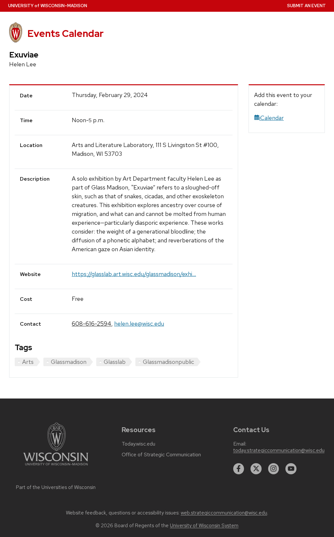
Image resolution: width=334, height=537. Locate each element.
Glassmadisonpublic (168, 362)
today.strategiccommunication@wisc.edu (279, 450)
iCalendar (271, 118)
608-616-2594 (91, 323)
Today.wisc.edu (138, 444)
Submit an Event (306, 5)
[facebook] (238, 468)
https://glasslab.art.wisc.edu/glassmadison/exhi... (134, 274)
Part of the (56, 487)
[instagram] (273, 468)
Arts (28, 362)
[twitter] (256, 468)
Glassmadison (68, 362)
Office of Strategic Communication (161, 454)
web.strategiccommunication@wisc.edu (224, 513)
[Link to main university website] (55, 466)
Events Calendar (65, 33)
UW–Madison (47, 5)
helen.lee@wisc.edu (139, 323)
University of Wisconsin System (204, 525)
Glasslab (115, 362)
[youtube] (290, 468)
